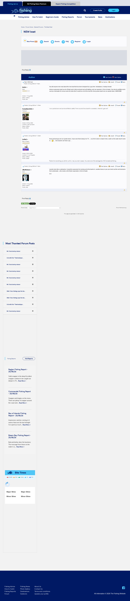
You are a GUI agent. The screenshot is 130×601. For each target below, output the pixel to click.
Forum (79, 17)
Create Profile (97, 10)
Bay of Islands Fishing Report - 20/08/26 (17, 414)
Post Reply (25, 70)
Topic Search (108, 77)
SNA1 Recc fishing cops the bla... (16, 291)
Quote (118, 82)
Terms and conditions (42, 591)
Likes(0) (112, 82)
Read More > (22, 381)
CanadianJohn (27, 109)
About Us (37, 586)
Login (113, 10)
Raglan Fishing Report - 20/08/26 (17, 370)
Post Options (104, 82)
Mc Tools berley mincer (13, 251)
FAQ (67, 41)
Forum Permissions (121, 207)
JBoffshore (26, 170)
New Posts (30, 41)
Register (78, 41)
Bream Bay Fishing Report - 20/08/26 (19, 436)
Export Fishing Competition (66, 4)
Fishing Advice (23, 17)
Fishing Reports (68, 17)
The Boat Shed (48, 27)
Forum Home (29, 27)
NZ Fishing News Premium (36, 4)
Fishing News (25, 586)
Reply (123, 82)
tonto (24, 87)
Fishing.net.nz (13, 4)
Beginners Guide (52, 17)
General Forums (38, 27)
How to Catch (9, 589)
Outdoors (23, 594)
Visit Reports (29, 358)
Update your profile (41, 594)
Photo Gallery (25, 589)
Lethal (24, 139)
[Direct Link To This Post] (23, 82)
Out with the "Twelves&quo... (15, 258)
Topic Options (117, 77)
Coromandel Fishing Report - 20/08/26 (19, 392)
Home (22, 27)
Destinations (110, 17)
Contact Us (38, 589)
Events (57, 41)
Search (46, 41)
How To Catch (37, 17)
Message (55, 77)
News (100, 17)
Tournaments (90, 17)
